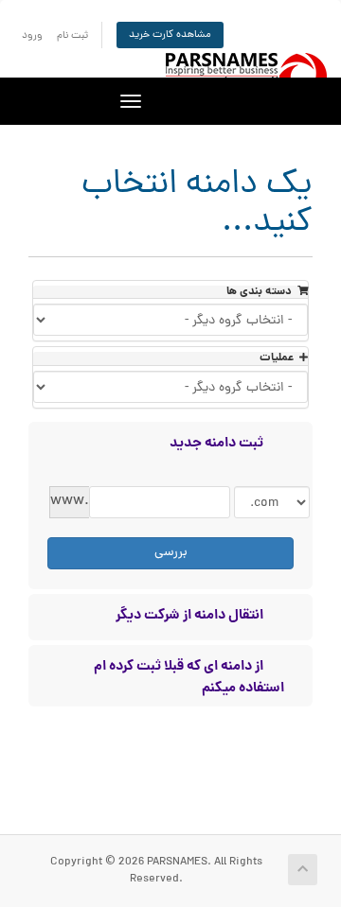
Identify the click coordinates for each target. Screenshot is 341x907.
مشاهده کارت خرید (170, 34)
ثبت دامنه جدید (216, 442)
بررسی (171, 553)
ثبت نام (72, 35)
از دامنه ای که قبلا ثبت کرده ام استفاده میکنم (189, 675)
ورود (32, 35)
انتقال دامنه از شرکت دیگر (189, 614)
